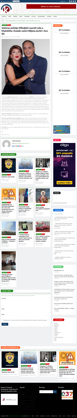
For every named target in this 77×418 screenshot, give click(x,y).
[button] (67, 394)
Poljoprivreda (41, 16)
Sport (9, 16)
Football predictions (58, 241)
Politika (55, 331)
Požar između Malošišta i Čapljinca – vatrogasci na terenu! (9, 241)
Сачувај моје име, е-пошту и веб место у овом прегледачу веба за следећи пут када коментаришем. (25, 320)
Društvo (4, 16)
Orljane (27, 402)
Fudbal (30, 394)
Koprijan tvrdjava (23, 398)
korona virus (28, 398)
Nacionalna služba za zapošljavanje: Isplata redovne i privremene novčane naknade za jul (25, 175)
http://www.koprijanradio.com (22, 143)
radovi (28, 406)
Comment (4, 298)
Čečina (31, 409)
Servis (20, 16)
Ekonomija (26, 16)
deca (35, 392)
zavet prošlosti (22, 409)
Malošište (22, 400)
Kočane (31, 398)
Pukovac (25, 406)
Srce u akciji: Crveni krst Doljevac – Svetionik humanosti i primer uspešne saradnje (43, 238)
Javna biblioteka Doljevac (25, 396)
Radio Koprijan (6, 36)
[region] (67, 394)
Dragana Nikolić (57, 247)
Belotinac (36, 390)
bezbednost (22, 392)
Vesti (55, 340)
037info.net (30, 416)
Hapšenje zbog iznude (8, 177)
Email (3, 314)
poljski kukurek (25, 404)
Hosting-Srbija (19, 416)
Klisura (36, 396)
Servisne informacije (58, 337)
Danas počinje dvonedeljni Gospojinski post (43, 208)
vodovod (35, 407)
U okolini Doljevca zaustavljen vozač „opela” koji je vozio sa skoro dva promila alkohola (25, 238)
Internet (49, 16)
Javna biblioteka (33, 394)
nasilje (26, 400)
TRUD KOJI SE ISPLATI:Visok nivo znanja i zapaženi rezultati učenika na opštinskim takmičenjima (63, 225)
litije (34, 398)
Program (56, 334)
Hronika (15, 16)
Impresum (74, 416)
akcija (21, 390)
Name (3, 309)
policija (21, 404)
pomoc (29, 404)
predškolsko (22, 406)
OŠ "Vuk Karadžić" (31, 402)
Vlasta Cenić (32, 407)
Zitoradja (28, 409)
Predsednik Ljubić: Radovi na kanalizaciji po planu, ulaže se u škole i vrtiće (25, 209)
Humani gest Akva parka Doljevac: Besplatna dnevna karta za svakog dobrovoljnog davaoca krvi (9, 278)
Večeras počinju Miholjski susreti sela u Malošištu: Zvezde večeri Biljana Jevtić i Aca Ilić (23, 20)
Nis (28, 400)
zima (25, 409)
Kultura (34, 16)
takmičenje (27, 407)
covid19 (26, 392)
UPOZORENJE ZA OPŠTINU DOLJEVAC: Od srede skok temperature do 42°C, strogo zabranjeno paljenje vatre (8, 208)
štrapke (35, 409)
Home (3, 20)
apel (33, 390)
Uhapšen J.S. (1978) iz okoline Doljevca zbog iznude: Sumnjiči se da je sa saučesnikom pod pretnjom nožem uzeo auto (42, 176)
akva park (23, 390)
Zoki (55, 254)
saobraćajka (22, 407)
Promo (55, 16)
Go (55, 391)
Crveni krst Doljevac (31, 392)
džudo (27, 394)
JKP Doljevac (32, 396)
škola (33, 409)
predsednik (33, 404)
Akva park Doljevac (28, 390)
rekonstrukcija (32, 406)
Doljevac (23, 394)
